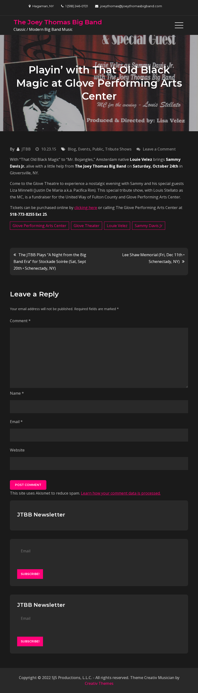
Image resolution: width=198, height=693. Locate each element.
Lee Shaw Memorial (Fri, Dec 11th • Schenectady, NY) (153, 258)
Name (17, 393)
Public (97, 149)
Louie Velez (117, 225)
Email (16, 421)
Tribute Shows (118, 149)
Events (84, 149)
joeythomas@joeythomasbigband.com (131, 6)
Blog (72, 149)
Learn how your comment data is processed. (121, 493)
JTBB (26, 149)
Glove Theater (86, 225)
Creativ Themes (99, 683)
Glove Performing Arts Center (39, 225)
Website (17, 450)
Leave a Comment (159, 149)
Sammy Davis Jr (149, 225)
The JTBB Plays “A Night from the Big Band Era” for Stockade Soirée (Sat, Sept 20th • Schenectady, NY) (50, 261)
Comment (20, 320)
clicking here (85, 207)
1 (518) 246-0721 (76, 6)
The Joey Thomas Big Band (58, 22)
